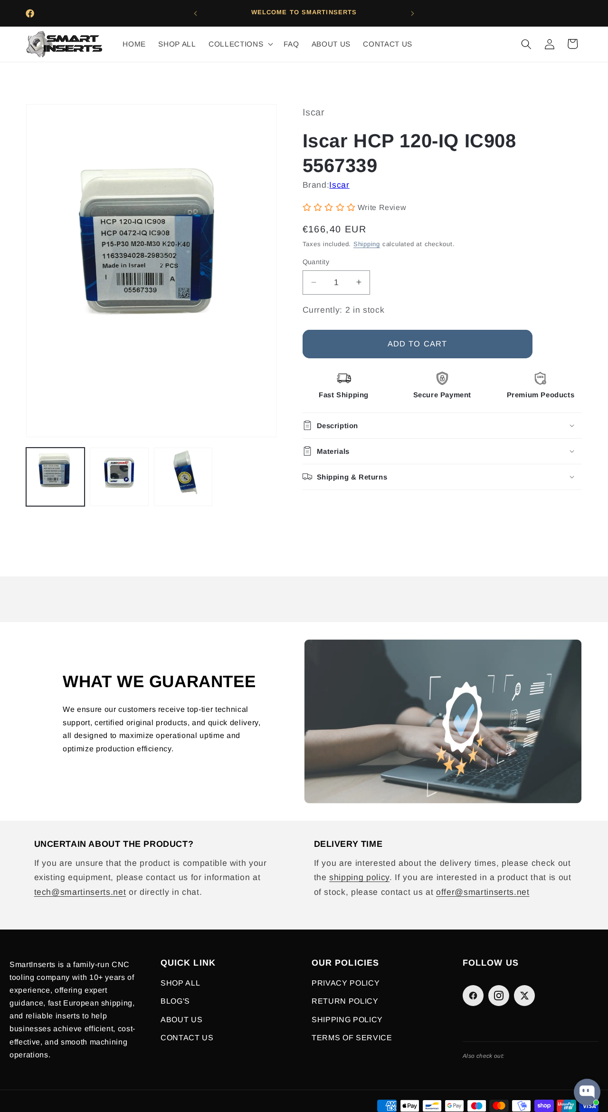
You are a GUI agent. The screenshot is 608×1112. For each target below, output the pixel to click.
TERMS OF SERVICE (352, 1038)
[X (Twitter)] (524, 995)
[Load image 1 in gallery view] (55, 477)
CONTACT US (187, 1038)
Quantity (316, 262)
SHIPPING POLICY (347, 1020)
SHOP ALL (180, 983)
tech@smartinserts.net (80, 892)
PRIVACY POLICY (346, 983)
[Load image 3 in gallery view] (183, 477)
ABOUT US (181, 1020)
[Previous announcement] (195, 13)
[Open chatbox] (587, 1092)
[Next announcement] (412, 13)
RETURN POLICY (345, 1001)
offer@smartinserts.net (483, 892)
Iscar (339, 184)
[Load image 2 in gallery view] (119, 477)
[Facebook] (473, 995)
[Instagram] (498, 995)
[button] (239, 44)
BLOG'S (175, 1001)
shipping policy (359, 877)
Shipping (366, 244)
